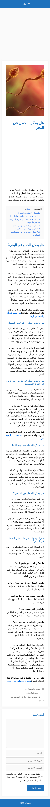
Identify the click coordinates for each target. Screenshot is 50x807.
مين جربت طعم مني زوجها (19, 680)
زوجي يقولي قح (33, 692)
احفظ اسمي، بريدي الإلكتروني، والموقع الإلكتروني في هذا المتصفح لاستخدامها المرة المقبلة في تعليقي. (23, 777)
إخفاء (28, 209)
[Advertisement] (25, 33)
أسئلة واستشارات (33, 688)
